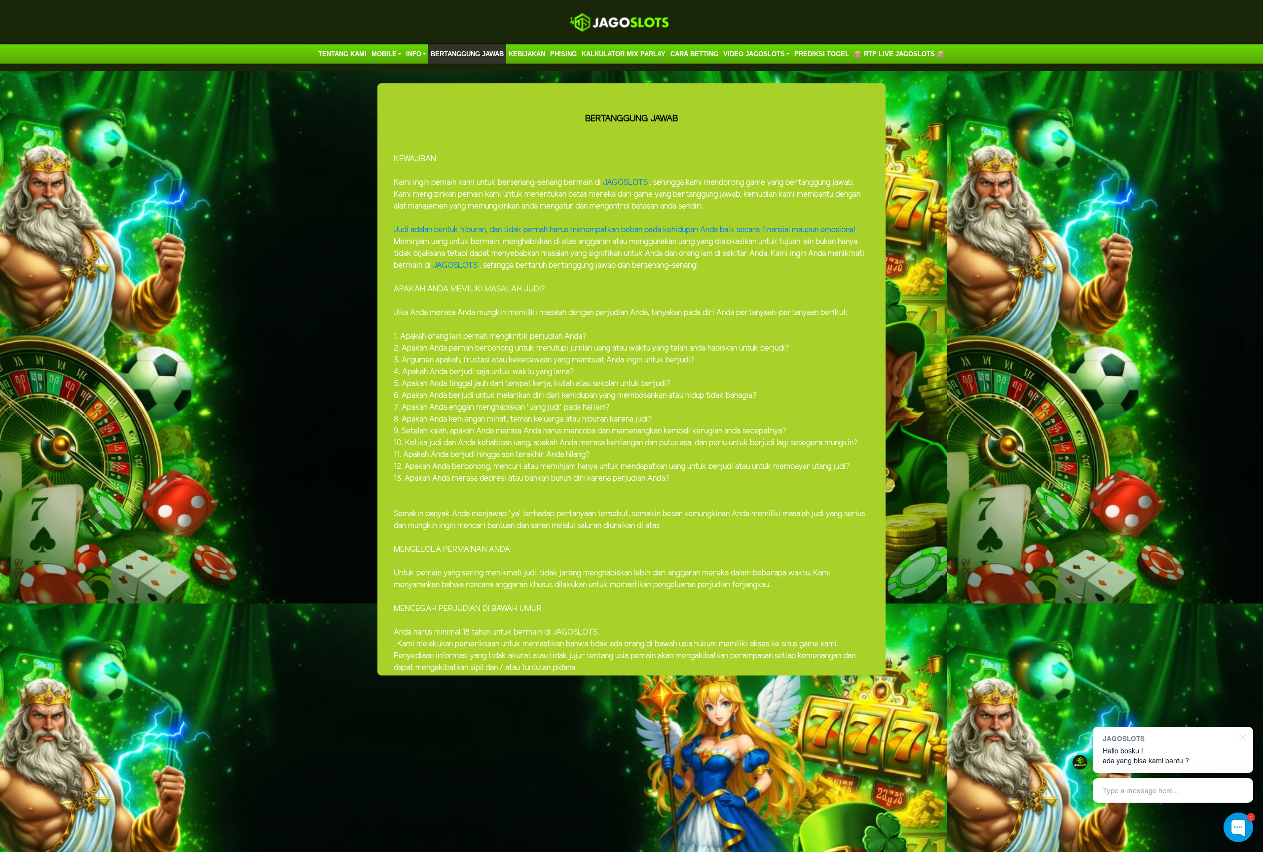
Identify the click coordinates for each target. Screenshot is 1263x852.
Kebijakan (527, 54)
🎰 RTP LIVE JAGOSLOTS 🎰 (899, 54)
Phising (563, 54)
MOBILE (384, 54)
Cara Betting (694, 54)
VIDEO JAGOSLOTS (754, 54)
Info (413, 54)
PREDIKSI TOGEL (821, 54)
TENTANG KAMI (342, 54)
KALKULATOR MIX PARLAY (624, 54)
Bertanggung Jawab (467, 54)
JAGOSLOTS (626, 182)
